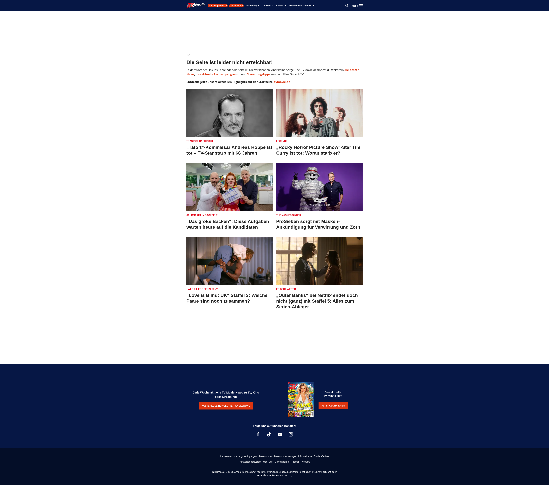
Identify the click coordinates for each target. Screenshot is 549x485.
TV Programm (216, 6)
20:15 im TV (236, 6)
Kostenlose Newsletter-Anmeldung (226, 406)
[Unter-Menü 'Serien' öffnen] (285, 6)
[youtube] (280, 434)
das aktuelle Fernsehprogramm (217, 74)
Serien (279, 6)
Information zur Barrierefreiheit (313, 456)
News (267, 6)
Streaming (251, 6)
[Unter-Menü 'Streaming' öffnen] (259, 6)
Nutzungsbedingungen (245, 456)
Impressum (225, 456)
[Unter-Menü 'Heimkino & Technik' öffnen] (313, 6)
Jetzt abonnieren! (333, 405)
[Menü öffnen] (361, 5)
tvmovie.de (282, 82)
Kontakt (306, 462)
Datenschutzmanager (285, 456)
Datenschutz (265, 456)
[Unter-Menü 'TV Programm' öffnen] (226, 6)
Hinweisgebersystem (250, 462)
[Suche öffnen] (347, 6)
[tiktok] (269, 434)
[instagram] (291, 434)
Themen (295, 462)
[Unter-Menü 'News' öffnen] (271, 6)
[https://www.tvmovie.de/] (196, 5)
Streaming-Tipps (258, 74)
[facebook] (258, 434)
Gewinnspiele (282, 462)
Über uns (267, 462)
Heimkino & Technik (300, 6)
